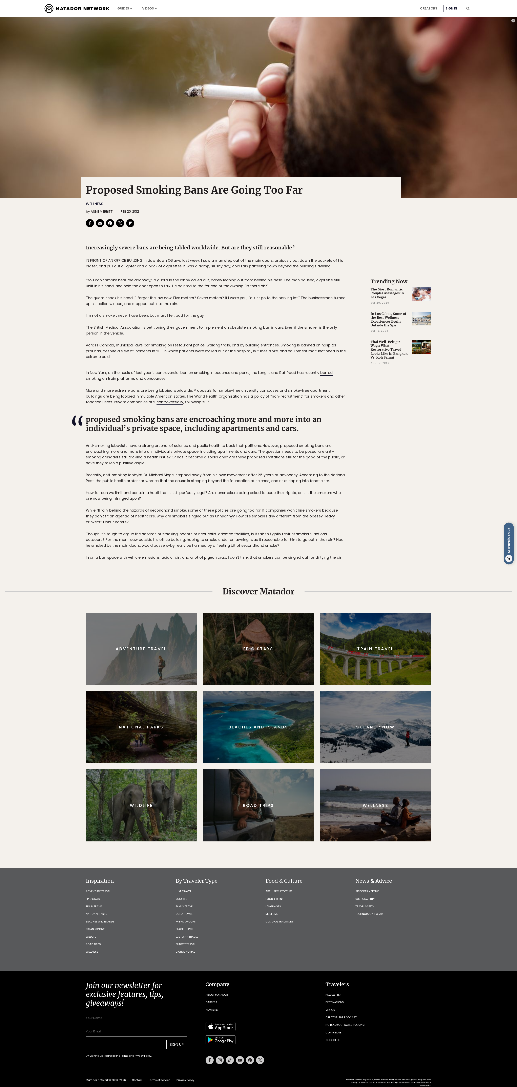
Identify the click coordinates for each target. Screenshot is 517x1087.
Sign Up (299, 560)
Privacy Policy (282, 570)
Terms (264, 570)
